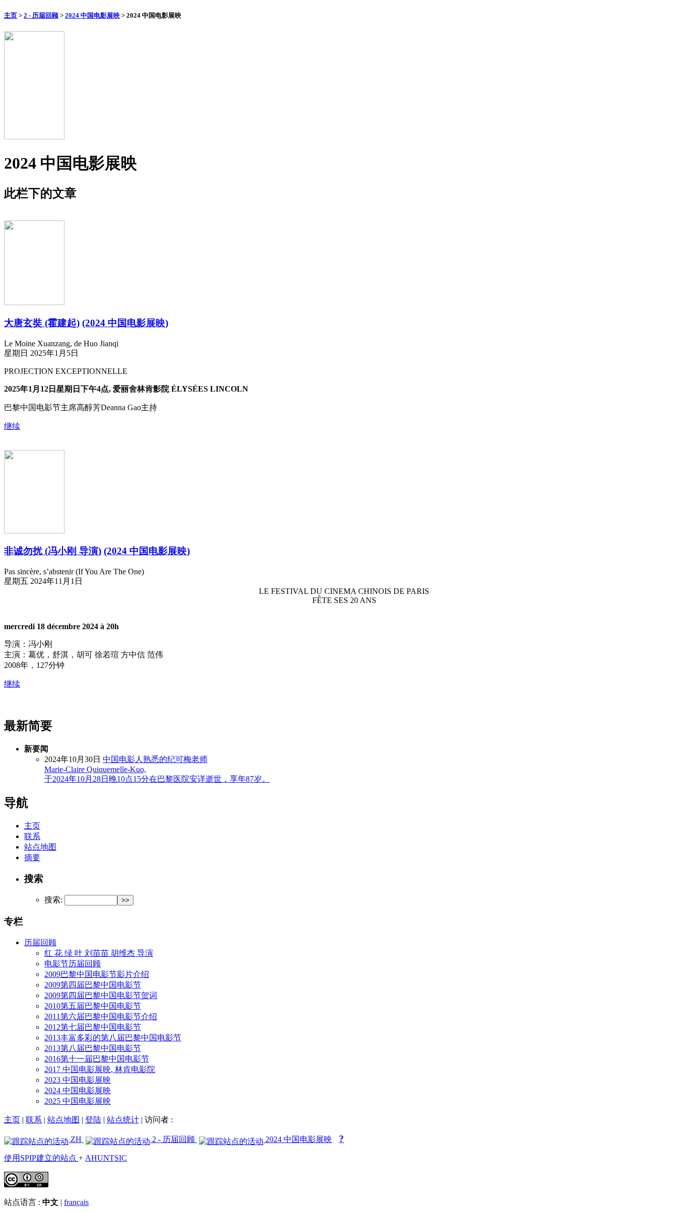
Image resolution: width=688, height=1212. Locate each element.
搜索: (53, 899)
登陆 (93, 1119)
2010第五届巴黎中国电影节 (92, 1006)
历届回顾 (40, 942)
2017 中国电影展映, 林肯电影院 (99, 1069)
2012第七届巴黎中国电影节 (92, 1027)
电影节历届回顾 (72, 963)
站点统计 (123, 1119)
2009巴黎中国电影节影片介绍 (96, 974)
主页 (10, 15)
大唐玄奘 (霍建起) (42, 323)
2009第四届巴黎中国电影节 (92, 984)
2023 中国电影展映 (77, 1080)
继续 (12, 426)
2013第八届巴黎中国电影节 (92, 1048)
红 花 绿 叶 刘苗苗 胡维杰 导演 (98, 953)
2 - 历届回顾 (41, 15)
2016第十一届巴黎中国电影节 (96, 1058)
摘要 (32, 857)
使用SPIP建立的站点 (41, 1158)
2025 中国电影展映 (77, 1101)
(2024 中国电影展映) (125, 323)
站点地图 (40, 847)
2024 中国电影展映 (92, 15)
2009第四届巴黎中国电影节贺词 (100, 995)
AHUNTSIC (106, 1158)
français (76, 1202)
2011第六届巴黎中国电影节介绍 (100, 1016)
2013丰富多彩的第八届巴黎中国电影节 (112, 1037)
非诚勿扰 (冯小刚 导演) (52, 551)
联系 (32, 836)
